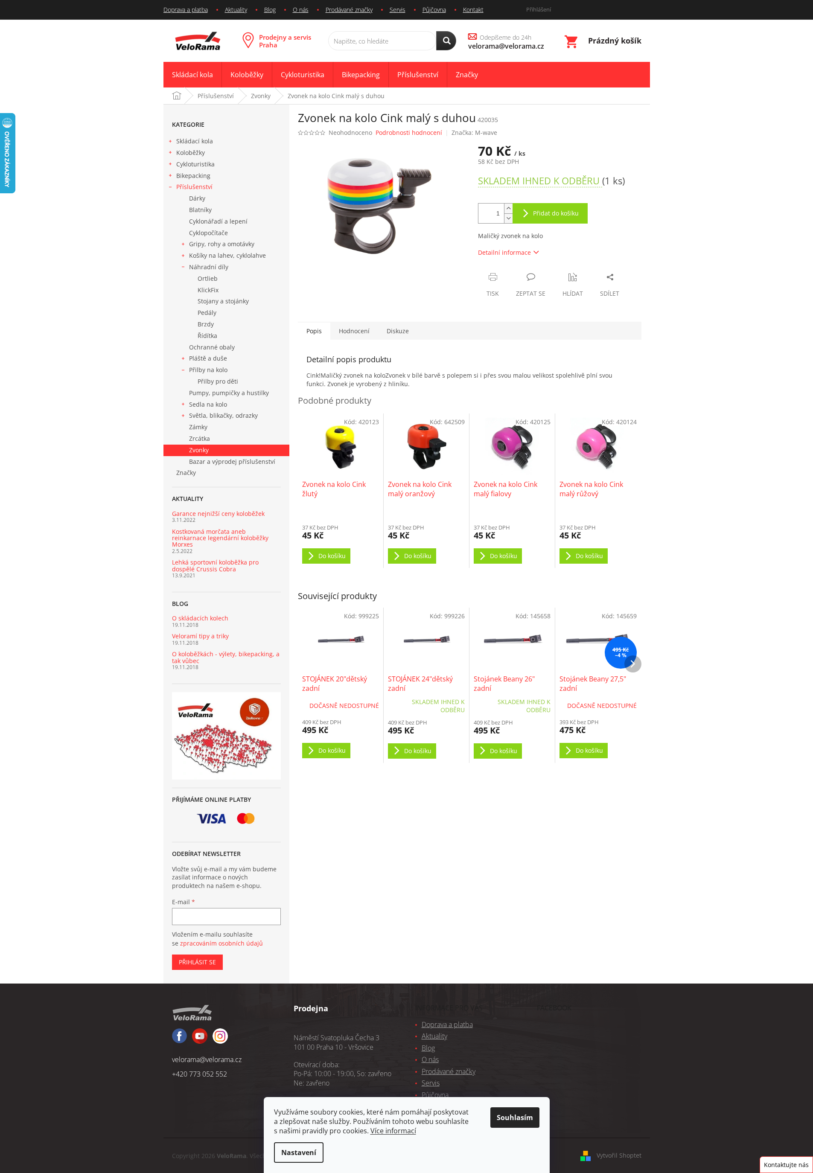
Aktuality (236, 10)
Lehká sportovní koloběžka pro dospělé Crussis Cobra (215, 565)
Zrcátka (199, 438)
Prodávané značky (349, 10)
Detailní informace (504, 252)
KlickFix (208, 290)
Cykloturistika (195, 164)
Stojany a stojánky (223, 301)
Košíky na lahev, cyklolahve (227, 255)
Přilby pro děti (218, 381)
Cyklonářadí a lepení (218, 221)
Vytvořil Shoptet (619, 1155)
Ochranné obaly (212, 347)
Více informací (393, 1130)
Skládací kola (194, 141)
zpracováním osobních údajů (221, 943)
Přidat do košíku (556, 213)
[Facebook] (179, 1039)
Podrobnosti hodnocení (409, 132)
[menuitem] (192, 75)
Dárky (197, 198)
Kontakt (473, 10)
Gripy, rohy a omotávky (221, 244)
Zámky (198, 427)
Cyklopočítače (208, 233)
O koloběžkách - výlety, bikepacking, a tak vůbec (226, 657)
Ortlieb (208, 278)
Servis (397, 10)
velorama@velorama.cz (207, 1059)
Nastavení (298, 1152)
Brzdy (206, 324)
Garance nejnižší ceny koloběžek (218, 513)
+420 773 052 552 (199, 1074)
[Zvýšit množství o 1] (508, 208)
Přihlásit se (197, 962)
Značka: (474, 132)
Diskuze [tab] (398, 331)
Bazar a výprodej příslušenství (232, 461)
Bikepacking (193, 176)
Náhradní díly (208, 267)
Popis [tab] (314, 331)
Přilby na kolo (208, 370)
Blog (270, 10)
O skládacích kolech (200, 618)
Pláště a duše (208, 358)
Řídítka (207, 336)
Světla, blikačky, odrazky (223, 415)
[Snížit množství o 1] (508, 218)
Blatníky (200, 210)
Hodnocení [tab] (354, 331)
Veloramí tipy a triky (200, 636)
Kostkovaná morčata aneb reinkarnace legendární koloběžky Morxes (220, 538)
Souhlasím (515, 1117)
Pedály (207, 313)
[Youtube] (220, 1039)
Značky (186, 473)
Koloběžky (190, 152)
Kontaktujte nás (786, 1165)
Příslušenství (194, 187)
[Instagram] (199, 1039)
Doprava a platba (185, 10)
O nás (301, 10)
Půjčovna (434, 10)
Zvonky (199, 450)
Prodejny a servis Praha (285, 41)
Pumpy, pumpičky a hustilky (229, 393)
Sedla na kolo (208, 404)
